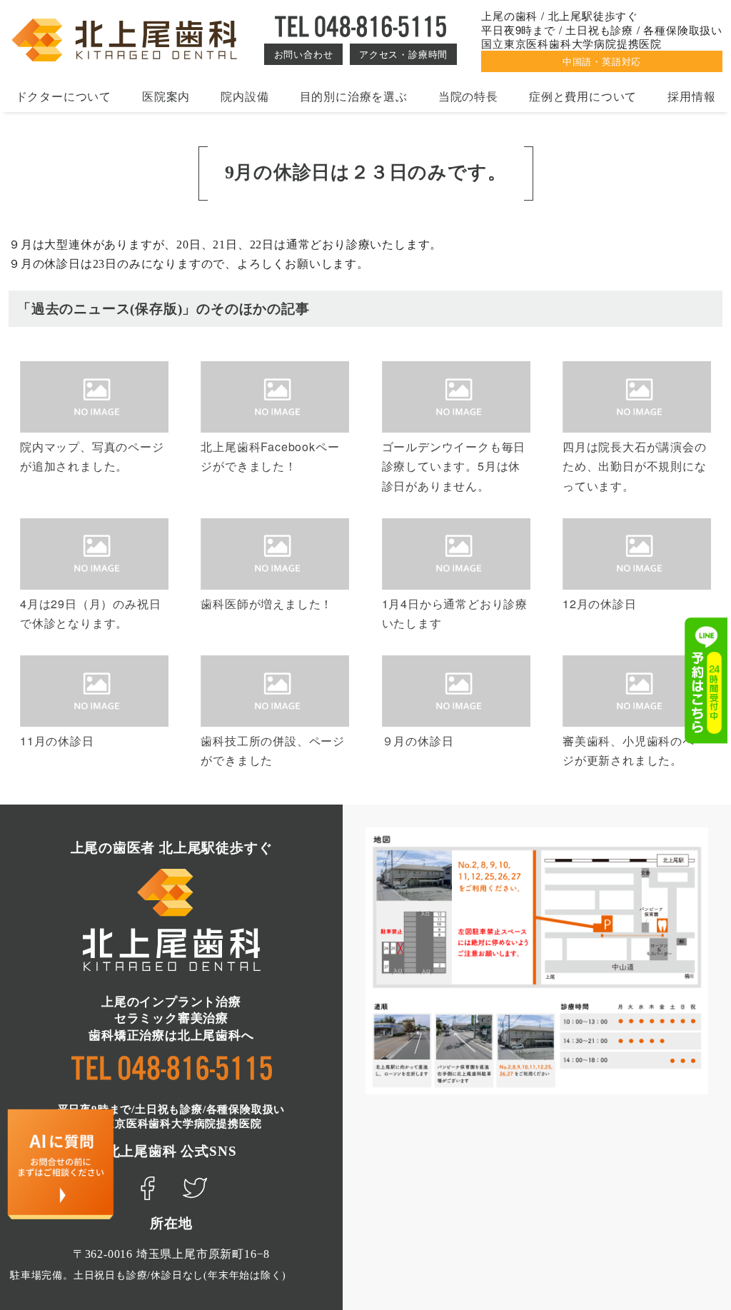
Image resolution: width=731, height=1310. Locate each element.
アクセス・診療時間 (403, 54)
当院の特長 (468, 96)
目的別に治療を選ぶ (354, 96)
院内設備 (244, 96)
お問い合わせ (303, 54)
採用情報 (691, 96)
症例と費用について (583, 96)
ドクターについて (63, 96)
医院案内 (166, 96)
